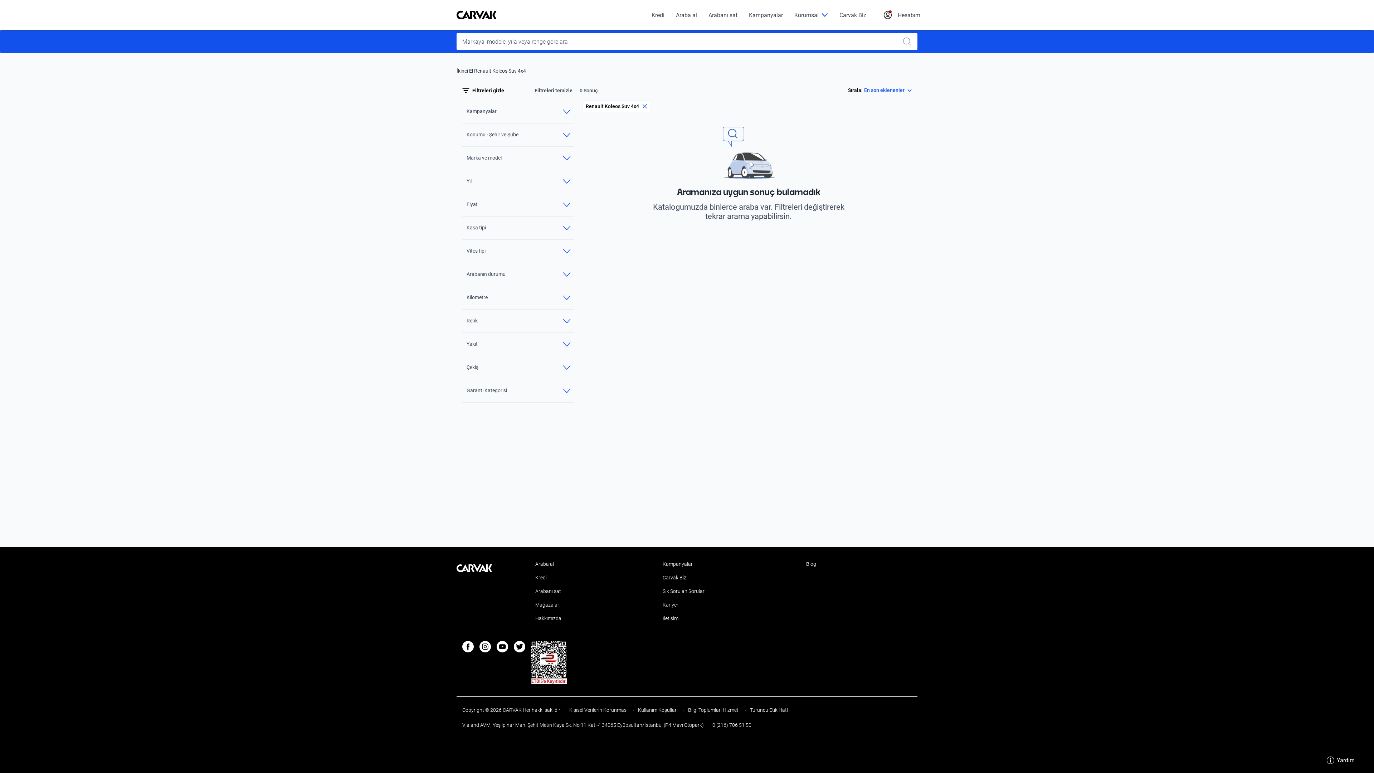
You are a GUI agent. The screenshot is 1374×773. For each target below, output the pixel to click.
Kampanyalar (766, 15)
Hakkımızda (548, 618)
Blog (811, 564)
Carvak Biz (852, 15)
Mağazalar (547, 605)
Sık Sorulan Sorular (684, 591)
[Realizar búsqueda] (909, 41)
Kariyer (670, 605)
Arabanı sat (722, 15)
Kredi (658, 15)
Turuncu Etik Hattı (769, 710)
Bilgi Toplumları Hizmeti (714, 710)
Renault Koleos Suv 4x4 (612, 106)
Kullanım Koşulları (658, 710)
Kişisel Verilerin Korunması (598, 710)
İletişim (670, 618)
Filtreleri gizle (488, 90)
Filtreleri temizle (553, 90)
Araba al (686, 15)
